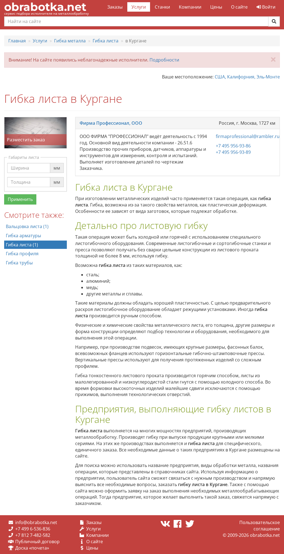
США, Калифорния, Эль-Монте (247, 77)
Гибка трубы (19, 263)
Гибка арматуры (23, 236)
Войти (268, 7)
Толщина (21, 177)
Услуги (138, 7)
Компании (190, 7)
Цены (216, 7)
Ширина (20, 163)
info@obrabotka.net (36, 522)
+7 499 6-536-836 (32, 529)
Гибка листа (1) (22, 245)
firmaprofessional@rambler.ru (248, 136)
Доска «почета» (32, 548)
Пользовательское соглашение (259, 525)
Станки (162, 7)
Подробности (164, 60)
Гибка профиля (22, 254)
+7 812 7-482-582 (32, 535)
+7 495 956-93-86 (233, 146)
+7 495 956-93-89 (233, 152)
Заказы (115, 7)
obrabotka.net (45, 7)
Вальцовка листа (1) (27, 226)
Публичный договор (37, 541)
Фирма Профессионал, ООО (111, 123)
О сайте (239, 7)
